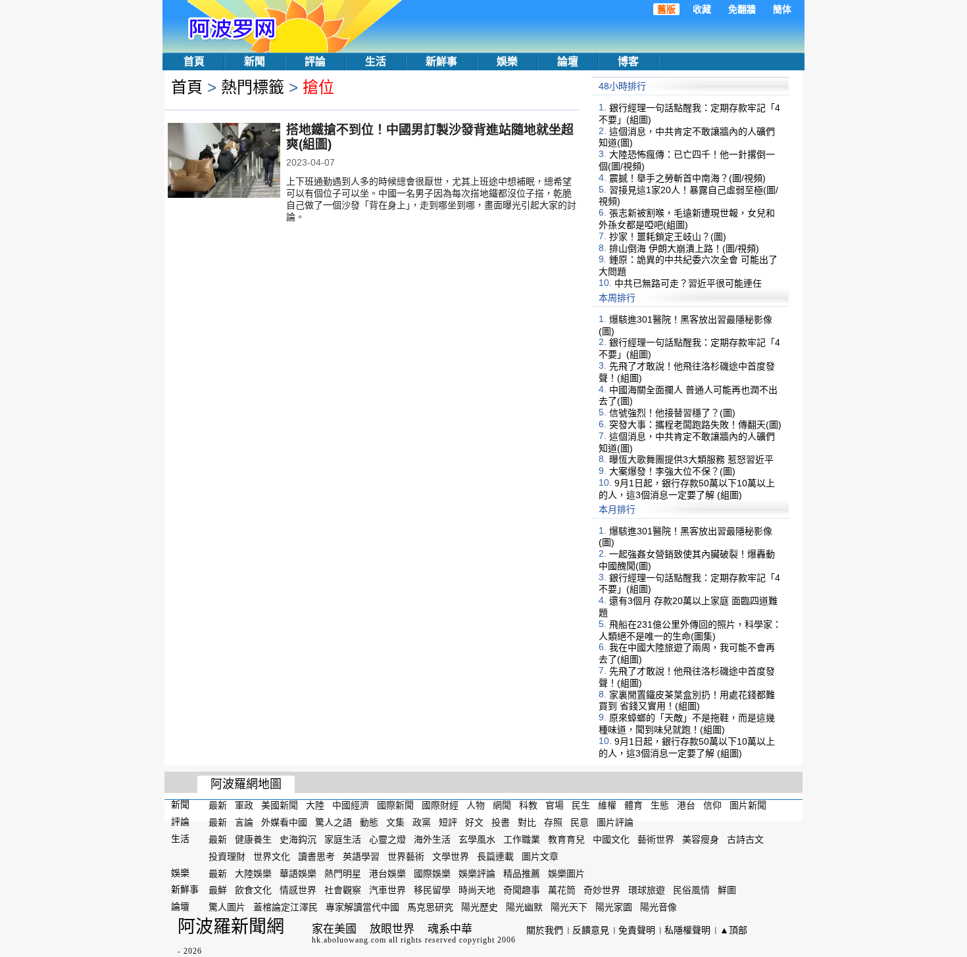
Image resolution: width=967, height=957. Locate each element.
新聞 (254, 61)
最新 (218, 805)
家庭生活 (342, 839)
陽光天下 (569, 907)
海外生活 (432, 839)
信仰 (712, 805)
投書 (500, 822)
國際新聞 (395, 805)
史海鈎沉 (298, 839)
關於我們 (544, 930)
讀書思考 (316, 856)
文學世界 (450, 856)
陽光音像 (658, 907)
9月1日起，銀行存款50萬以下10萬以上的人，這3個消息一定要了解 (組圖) (687, 489)
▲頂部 (733, 930)
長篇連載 (495, 856)
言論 (244, 822)
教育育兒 (566, 839)
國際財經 (440, 805)
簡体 (782, 9)
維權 (607, 805)
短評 (448, 822)
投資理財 (227, 856)
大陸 (315, 805)
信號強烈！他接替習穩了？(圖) (672, 413)
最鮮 (218, 890)
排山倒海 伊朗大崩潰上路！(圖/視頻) (684, 248)
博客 (628, 61)
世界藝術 (405, 856)
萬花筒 (562, 890)
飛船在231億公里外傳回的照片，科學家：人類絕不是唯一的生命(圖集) (690, 630)
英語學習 (361, 856)
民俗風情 (691, 890)
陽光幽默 (524, 907)
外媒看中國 (284, 822)
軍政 (244, 805)
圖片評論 (615, 822)
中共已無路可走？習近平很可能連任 (688, 283)
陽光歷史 (479, 907)
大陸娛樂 (253, 873)
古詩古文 (745, 839)
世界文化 (271, 856)
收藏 (702, 9)
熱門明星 (342, 873)
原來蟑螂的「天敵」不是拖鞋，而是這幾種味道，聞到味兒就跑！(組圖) (687, 723)
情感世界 (298, 890)
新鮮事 (441, 61)
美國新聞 (279, 805)
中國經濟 (350, 805)
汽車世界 (387, 890)
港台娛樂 (387, 873)
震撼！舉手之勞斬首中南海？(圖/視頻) (687, 178)
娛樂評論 (477, 873)
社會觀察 (342, 890)
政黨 (421, 822)
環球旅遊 (646, 890)
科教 (528, 805)
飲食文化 (253, 890)
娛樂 (507, 61)
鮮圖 (727, 890)
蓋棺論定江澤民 (285, 907)
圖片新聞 (748, 805)
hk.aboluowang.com (349, 940)
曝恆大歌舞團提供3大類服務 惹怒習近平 (691, 459)
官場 (554, 805)
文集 (395, 822)
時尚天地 (477, 890)
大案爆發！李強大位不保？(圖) (672, 471)
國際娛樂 (432, 873)
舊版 (666, 9)
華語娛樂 (298, 873)
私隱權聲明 (687, 930)
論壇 (567, 61)
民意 (579, 822)
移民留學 (432, 890)
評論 (315, 61)
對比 (527, 822)
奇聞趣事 (521, 890)
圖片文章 (540, 856)
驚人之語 (333, 822)
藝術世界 (655, 839)
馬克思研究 (430, 907)
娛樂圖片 (566, 873)
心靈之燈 (387, 839)
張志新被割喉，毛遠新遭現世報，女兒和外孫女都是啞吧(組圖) (687, 219)
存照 (553, 822)
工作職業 (521, 839)
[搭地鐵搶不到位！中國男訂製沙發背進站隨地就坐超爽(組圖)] (224, 161)
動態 (369, 822)
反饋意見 (590, 930)
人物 (475, 805)
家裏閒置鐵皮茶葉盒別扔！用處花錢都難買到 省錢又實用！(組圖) (687, 700)
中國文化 (611, 839)
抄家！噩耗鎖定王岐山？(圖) (667, 236)
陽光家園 (613, 907)
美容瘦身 (700, 839)
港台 (686, 805)
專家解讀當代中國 (362, 907)
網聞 (502, 805)
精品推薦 (521, 873)
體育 (633, 805)
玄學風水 (477, 839)
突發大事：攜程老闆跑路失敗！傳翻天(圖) (695, 424)
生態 (660, 805)
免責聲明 (636, 930)
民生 (581, 805)
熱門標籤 (252, 87)
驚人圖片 (227, 907)
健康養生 (253, 839)
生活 (375, 61)
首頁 (194, 61)
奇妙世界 (601, 890)
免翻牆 (742, 9)
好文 (474, 822)
